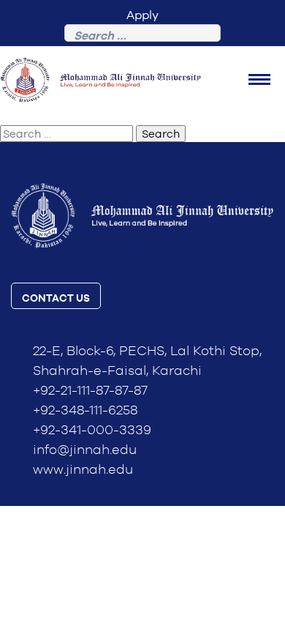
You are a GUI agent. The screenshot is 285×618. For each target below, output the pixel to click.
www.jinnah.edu (83, 470)
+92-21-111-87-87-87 (90, 391)
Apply (142, 15)
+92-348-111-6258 (85, 410)
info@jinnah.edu (85, 450)
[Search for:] (142, 36)
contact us (56, 299)
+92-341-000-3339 (92, 430)
